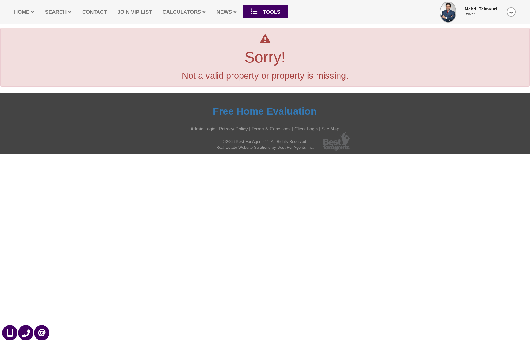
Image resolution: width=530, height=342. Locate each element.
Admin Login (202, 128)
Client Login (306, 128)
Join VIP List (134, 12)
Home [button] (22, 12)
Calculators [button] (182, 12)
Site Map (330, 128)
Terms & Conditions (271, 128)
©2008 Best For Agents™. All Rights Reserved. (265, 141)
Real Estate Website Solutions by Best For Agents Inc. (265, 147)
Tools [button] (270, 12)
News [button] (225, 12)
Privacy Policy (233, 128)
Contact (94, 12)
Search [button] (56, 12)
